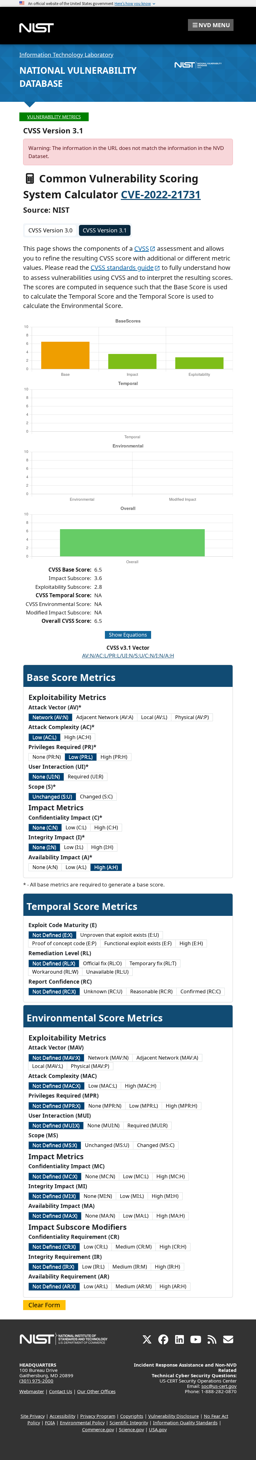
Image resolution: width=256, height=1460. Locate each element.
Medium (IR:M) (129, 1266)
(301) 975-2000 (36, 1381)
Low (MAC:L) (102, 1085)
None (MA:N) (100, 1215)
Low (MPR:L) (143, 1105)
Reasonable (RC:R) (151, 991)
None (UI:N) (46, 776)
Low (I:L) (73, 847)
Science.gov (131, 1430)
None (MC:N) (100, 1176)
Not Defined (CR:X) (54, 1246)
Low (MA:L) (136, 1215)
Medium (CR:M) (134, 1246)
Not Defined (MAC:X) (56, 1085)
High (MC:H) (170, 1176)
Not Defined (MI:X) (54, 1196)
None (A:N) (45, 867)
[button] (211, 25)
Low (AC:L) (44, 737)
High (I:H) (102, 847)
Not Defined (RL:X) (53, 963)
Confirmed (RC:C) (200, 991)
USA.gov (158, 1430)
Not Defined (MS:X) (54, 1145)
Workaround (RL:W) (55, 971)
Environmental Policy (82, 1423)
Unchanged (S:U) (52, 796)
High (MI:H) (165, 1196)
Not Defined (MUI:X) (56, 1125)
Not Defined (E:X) (52, 934)
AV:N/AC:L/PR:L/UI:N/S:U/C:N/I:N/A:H (128, 655)
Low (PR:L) (81, 756)
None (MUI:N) (103, 1125)
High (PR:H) (114, 756)
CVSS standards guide (122, 267)
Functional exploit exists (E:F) (138, 943)
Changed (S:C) (96, 796)
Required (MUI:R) (147, 1125)
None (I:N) (44, 847)
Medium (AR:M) (134, 1286)
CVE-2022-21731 (161, 194)
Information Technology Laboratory (66, 54)
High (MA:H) (170, 1215)
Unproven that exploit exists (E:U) (119, 934)
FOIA (50, 1423)
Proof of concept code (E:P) (64, 943)
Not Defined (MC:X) (54, 1176)
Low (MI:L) (132, 1196)
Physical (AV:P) (192, 717)
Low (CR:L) (96, 1246)
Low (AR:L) (96, 1286)
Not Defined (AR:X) (54, 1286)
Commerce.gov (98, 1430)
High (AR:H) (173, 1286)
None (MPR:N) (104, 1105)
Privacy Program (97, 1416)
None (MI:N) (98, 1196)
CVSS (141, 248)
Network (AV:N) (50, 717)
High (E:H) (191, 943)
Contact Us (60, 1391)
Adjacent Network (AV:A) (104, 717)
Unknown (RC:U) (103, 991)
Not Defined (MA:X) (54, 1215)
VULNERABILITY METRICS (54, 117)
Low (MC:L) (136, 1176)
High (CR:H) (173, 1246)
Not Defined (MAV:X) (56, 1057)
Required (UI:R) (85, 776)
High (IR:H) (167, 1266)
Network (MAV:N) (108, 1057)
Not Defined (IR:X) (53, 1266)
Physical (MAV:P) (90, 1066)
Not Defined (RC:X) (54, 991)
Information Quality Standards (185, 1423)
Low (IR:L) (93, 1266)
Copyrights (131, 1416)
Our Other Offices (96, 1391)
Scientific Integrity (129, 1423)
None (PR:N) (46, 756)
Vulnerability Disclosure (173, 1416)
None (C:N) (45, 827)
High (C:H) (106, 827)
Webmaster (31, 1391)
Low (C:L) (76, 827)
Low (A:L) (76, 867)
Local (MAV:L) (47, 1066)
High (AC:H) (77, 737)
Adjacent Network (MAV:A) (167, 1057)
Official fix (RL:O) (102, 963)
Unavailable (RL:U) (107, 971)
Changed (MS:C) (156, 1145)
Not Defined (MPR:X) (56, 1105)
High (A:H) (106, 867)
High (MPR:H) (181, 1105)
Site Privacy (33, 1416)
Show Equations (128, 634)
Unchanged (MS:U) (107, 1145)
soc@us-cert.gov (219, 1386)
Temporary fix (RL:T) (153, 963)
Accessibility (62, 1416)
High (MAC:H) (140, 1085)
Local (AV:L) (154, 717)
